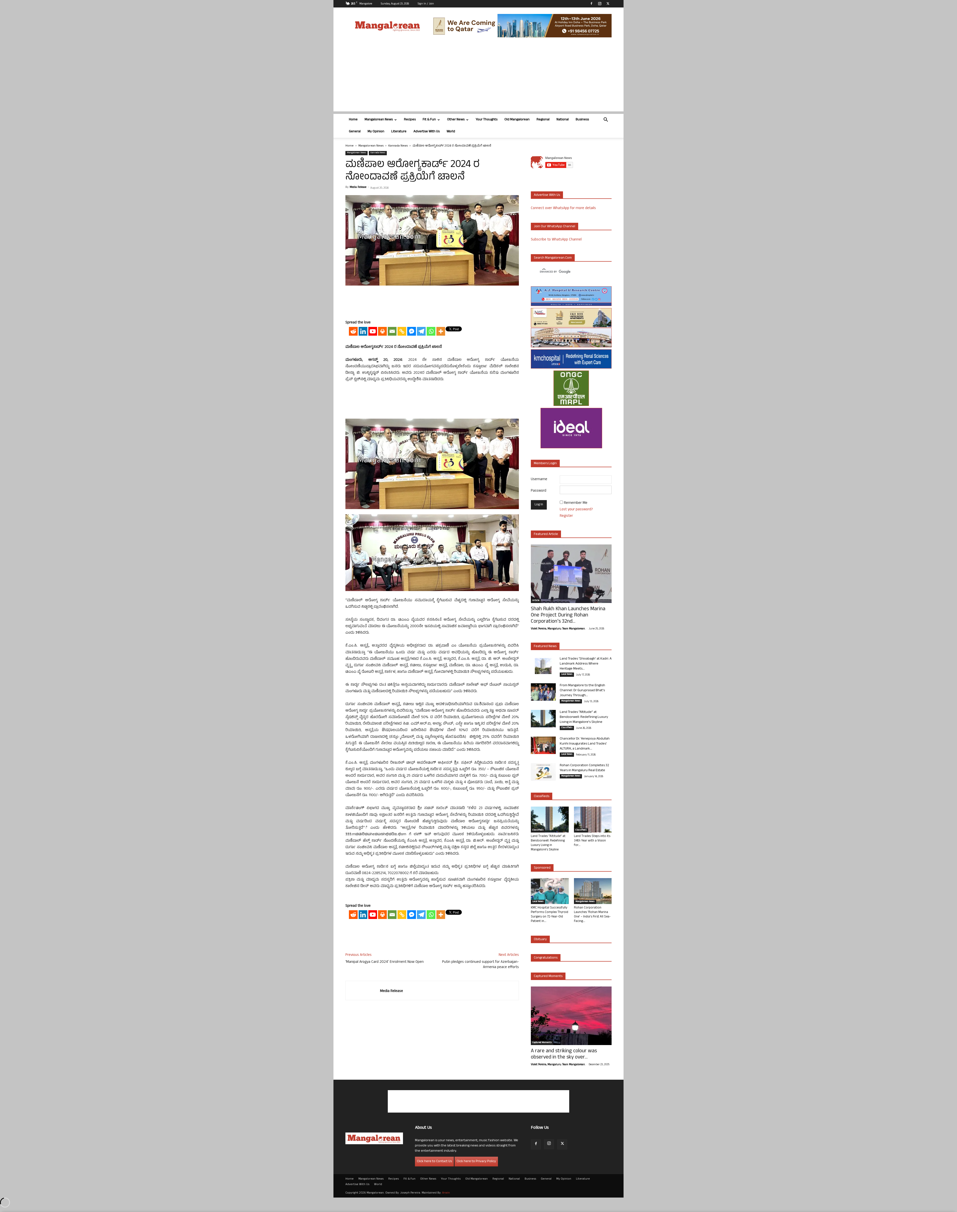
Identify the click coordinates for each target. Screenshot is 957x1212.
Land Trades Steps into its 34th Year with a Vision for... (592, 841)
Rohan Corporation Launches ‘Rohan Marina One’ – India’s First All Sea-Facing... (592, 914)
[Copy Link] (402, 331)
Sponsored (542, 868)
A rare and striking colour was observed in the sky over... (564, 1054)
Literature (398, 132)
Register (566, 516)
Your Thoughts (486, 120)
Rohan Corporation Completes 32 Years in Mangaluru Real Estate (584, 768)
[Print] (382, 331)
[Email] (392, 331)
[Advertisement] (478, 76)
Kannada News (398, 146)
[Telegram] (421, 331)
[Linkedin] (363, 331)
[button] (606, 120)
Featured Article (546, 534)
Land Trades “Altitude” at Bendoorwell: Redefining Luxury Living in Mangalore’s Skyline (584, 717)
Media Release (358, 187)
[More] (440, 331)
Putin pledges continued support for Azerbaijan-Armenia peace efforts (480, 965)
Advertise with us (547, 195)
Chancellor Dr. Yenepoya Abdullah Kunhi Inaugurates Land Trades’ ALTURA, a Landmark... (585, 744)
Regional (543, 120)
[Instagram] (599, 3)
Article (535, 601)
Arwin (446, 1193)
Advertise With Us (426, 132)
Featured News (545, 646)
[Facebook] (591, 3)
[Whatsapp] (431, 331)
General (355, 132)
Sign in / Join (426, 4)
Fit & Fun (429, 120)
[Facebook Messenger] (411, 331)
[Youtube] (372, 331)
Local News (566, 675)
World (451, 132)
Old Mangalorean (517, 120)
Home (353, 120)
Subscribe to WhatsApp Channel (556, 240)
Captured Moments (548, 976)
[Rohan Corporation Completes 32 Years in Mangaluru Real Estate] (543, 772)
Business (582, 120)
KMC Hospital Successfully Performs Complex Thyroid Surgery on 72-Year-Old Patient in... (549, 914)
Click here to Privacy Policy (476, 1161)
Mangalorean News (379, 120)
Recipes (410, 120)
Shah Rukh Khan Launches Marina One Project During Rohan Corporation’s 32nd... (568, 615)
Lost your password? (576, 510)
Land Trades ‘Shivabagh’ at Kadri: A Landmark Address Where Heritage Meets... (586, 664)
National (563, 120)
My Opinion (376, 132)
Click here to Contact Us (434, 1161)
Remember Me (575, 503)
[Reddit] (353, 331)
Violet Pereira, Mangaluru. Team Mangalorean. (558, 629)
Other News (456, 120)
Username (539, 479)
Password (538, 491)
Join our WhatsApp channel (554, 226)
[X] (608, 3)
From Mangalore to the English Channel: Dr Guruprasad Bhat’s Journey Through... (582, 690)
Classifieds (566, 728)
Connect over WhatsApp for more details (563, 208)
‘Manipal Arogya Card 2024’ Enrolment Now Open (384, 962)
